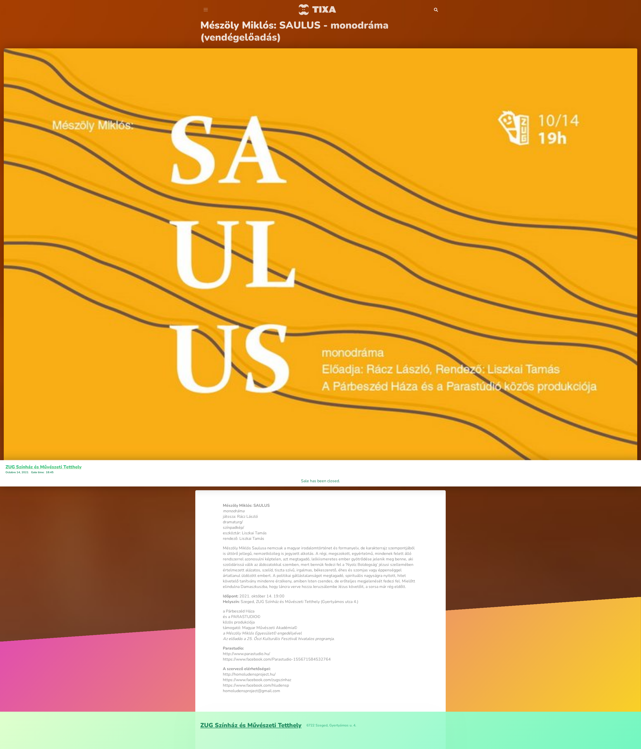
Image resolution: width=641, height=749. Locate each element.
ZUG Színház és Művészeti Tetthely (44, 455)
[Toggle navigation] (205, 10)
